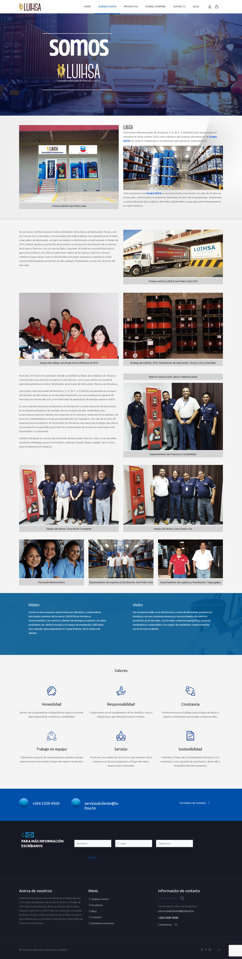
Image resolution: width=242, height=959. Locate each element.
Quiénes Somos (100, 899)
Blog (94, 911)
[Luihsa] (30, 6)
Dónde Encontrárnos (103, 923)
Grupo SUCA (153, 193)
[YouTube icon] (205, 949)
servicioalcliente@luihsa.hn (176, 911)
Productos (97, 905)
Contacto (97, 917)
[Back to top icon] (219, 950)
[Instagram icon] (209, 949)
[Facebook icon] (201, 949)
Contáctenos (165, 924)
